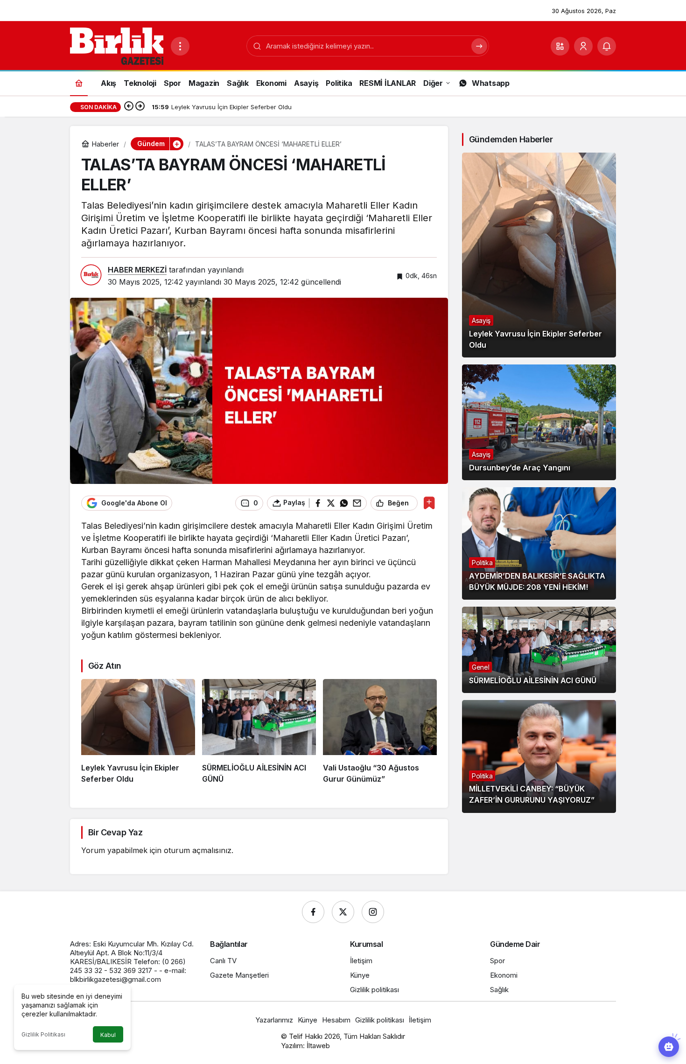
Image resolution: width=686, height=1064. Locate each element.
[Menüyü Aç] (180, 46)
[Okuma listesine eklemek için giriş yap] (429, 503)
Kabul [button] (108, 1034)
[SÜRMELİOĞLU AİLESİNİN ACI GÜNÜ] (259, 731)
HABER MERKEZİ (137, 269)
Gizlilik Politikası (43, 1034)
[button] (560, 46)
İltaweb (318, 1045)
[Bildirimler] (606, 46)
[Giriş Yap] (583, 46)
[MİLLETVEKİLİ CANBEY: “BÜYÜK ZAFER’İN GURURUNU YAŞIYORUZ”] (539, 756)
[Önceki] (128, 107)
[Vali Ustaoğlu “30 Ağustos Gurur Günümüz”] (380, 731)
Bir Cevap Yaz (115, 832)
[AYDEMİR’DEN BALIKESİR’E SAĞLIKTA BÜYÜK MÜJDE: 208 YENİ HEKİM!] (539, 543)
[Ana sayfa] (79, 83)
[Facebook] (313, 912)
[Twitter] (343, 912)
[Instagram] (373, 912)
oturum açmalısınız (197, 850)
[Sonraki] (140, 107)
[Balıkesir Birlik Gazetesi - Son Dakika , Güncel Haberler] (116, 45)
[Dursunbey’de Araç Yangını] (539, 422)
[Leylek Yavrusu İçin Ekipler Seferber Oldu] (138, 731)
